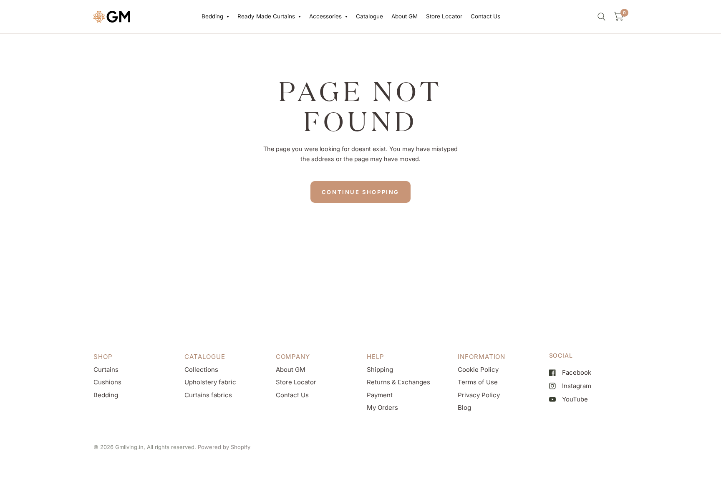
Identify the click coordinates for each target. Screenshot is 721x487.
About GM (404, 16)
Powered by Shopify (224, 447)
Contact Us (485, 16)
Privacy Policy (479, 395)
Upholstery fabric (210, 382)
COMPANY (293, 357)
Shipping (380, 369)
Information (481, 357)
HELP (375, 357)
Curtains (105, 369)
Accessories (325, 16)
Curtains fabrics (208, 395)
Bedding (212, 16)
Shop (103, 357)
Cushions (107, 382)
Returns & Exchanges (398, 382)
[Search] (601, 16)
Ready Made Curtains (266, 16)
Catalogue (369, 16)
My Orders (382, 407)
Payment (380, 395)
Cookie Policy (478, 369)
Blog (464, 407)
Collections (201, 369)
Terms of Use (478, 382)
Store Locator (444, 16)
